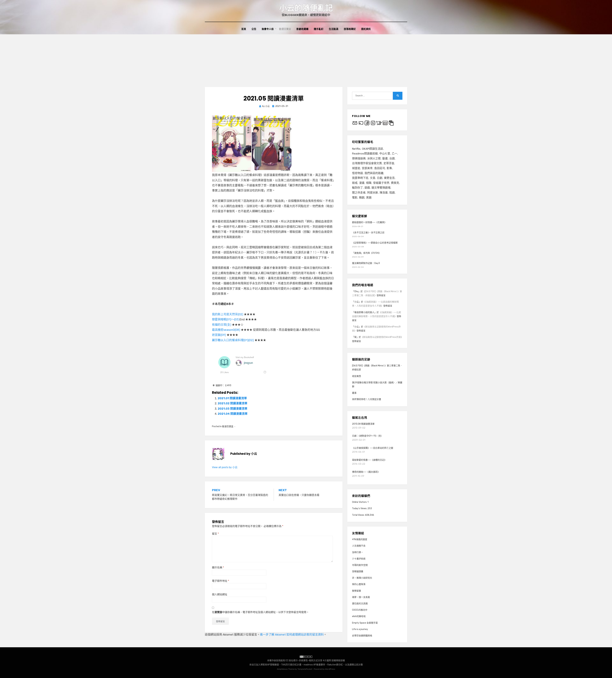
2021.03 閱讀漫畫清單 (232, 408)
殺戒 (354, 182)
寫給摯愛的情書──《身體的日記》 (369, 460)
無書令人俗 (268, 29)
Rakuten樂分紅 (335, 664)
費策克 (395, 182)
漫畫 (361, 182)
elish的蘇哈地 (359, 616)
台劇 (392, 158)
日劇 (379, 178)
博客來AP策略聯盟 (269, 664)
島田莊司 (379, 168)
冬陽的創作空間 (360, 565)
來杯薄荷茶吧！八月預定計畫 (366, 399)
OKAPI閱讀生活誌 (372, 148)
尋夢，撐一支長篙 (361, 597)
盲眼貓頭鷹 (357, 571)
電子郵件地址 (220, 580)
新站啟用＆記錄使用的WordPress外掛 (382, 337)
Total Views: (358, 515)
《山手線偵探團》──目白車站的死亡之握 (372, 448)
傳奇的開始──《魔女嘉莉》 (366, 472)
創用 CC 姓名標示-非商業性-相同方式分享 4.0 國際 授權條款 (310, 660)
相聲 (369, 182)
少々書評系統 (358, 558)
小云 (356, 301)
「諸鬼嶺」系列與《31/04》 (366, 253)
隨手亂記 (318, 29)
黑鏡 (369, 197)
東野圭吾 (389, 178)
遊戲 (367, 187)
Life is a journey (360, 629)
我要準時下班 (360, 178)
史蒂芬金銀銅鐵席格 (362, 635)
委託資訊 (366, 29)
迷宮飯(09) (219, 335)
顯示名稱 (218, 567)
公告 (253, 29)
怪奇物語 (357, 173)
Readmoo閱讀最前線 (365, 153)
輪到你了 (357, 187)
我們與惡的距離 (373, 173)
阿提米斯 (372, 192)
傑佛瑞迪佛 (359, 158)
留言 (215, 533)
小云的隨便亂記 (306, 8)
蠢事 (354, 393)
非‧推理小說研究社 (362, 578)
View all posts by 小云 (224, 467)
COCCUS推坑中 (359, 610)
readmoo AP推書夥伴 (314, 664)
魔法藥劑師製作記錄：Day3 (366, 263)
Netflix (356, 148)
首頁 (243, 29)
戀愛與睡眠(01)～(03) (226, 319)
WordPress (330, 669)
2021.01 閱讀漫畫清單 (232, 398)
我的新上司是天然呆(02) (227, 314)
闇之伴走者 (359, 192)
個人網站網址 (219, 594)
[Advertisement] (306, 58)
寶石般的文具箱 (360, 603)
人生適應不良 (358, 545)
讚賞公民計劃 (356, 664)
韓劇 (361, 197)
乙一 (394, 153)
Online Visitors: (360, 502)
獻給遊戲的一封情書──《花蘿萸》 (369, 222)
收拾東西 (356, 376)
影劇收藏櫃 (302, 29)
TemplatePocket (305, 669)
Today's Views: (360, 508)
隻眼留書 (356, 590)
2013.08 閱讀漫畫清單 (363, 424)
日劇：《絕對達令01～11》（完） (367, 436)
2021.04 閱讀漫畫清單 (233, 414)
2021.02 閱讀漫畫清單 (232, 403)
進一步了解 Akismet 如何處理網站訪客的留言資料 (292, 634)
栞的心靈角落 (358, 584)
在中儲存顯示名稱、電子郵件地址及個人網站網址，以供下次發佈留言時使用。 (260, 612)
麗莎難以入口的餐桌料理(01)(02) (233, 340)
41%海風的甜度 (359, 539)
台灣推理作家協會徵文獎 (367, 163)
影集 (389, 168)
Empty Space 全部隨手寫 (365, 623)
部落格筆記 (350, 29)
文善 (372, 178)
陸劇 (392, 192)
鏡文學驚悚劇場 (381, 187)
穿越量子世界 (381, 182)
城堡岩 (356, 168)
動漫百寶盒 (285, 29)
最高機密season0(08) (226, 330)
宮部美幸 (367, 168)
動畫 (385, 158)
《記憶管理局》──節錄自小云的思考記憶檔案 (375, 242)
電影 (354, 197)
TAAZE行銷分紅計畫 (291, 664)
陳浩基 (384, 192)
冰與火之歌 (374, 158)
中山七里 (384, 153)
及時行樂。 (357, 552)
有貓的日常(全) (221, 324)
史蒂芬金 (388, 163)
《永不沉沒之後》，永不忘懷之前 (368, 232)
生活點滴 (333, 29)
